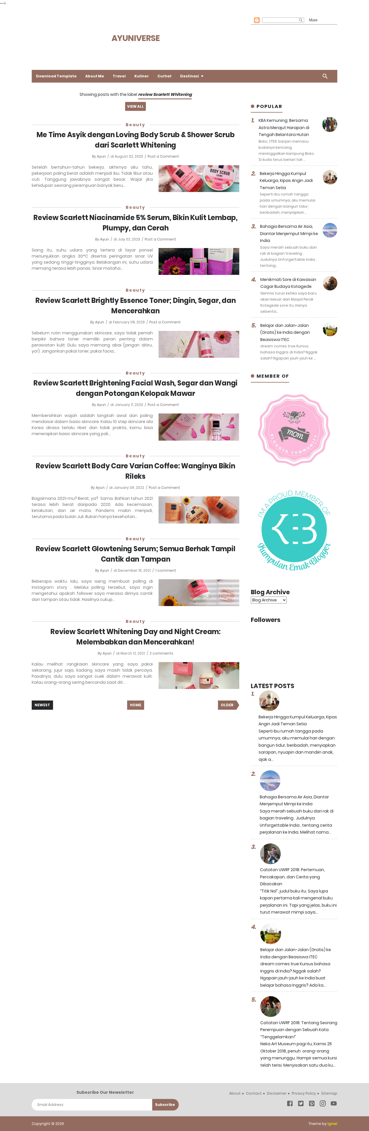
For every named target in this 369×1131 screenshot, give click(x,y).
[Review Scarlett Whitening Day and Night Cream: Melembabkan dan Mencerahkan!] (199, 675)
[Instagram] (322, 1104)
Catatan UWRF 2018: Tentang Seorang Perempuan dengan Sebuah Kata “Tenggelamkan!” (298, 1030)
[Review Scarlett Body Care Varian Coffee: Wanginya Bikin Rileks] (199, 509)
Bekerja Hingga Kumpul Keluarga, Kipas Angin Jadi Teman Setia (286, 181)
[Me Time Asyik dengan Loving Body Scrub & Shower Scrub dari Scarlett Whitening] (199, 178)
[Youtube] (333, 1104)
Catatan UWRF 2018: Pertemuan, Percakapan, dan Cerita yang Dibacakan (292, 877)
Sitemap (329, 1093)
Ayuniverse (136, 38)
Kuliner (141, 76)
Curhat (164, 76)
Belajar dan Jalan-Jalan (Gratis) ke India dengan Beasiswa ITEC (285, 332)
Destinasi (189, 76)
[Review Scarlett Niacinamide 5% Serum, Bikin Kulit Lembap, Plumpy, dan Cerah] (199, 261)
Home (135, 705)
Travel (119, 76)
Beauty (135, 125)
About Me (94, 76)
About (235, 1093)
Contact (254, 1093)
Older (227, 705)
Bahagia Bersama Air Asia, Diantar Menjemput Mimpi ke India (289, 233)
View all (135, 106)
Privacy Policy (304, 1093)
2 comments (161, 653)
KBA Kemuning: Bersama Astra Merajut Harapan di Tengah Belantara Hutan (284, 127)
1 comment (165, 570)
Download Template (56, 76)
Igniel (332, 1123)
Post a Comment (163, 156)
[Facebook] (289, 1104)
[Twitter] (300, 1104)
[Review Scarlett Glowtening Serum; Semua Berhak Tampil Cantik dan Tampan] (199, 592)
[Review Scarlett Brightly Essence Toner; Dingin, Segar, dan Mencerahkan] (199, 344)
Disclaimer (277, 1093)
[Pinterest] (311, 1104)
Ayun (102, 156)
